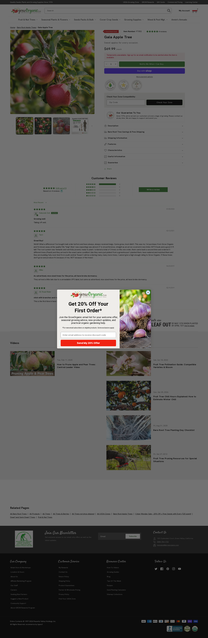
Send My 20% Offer (88, 343)
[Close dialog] (148, 292)
